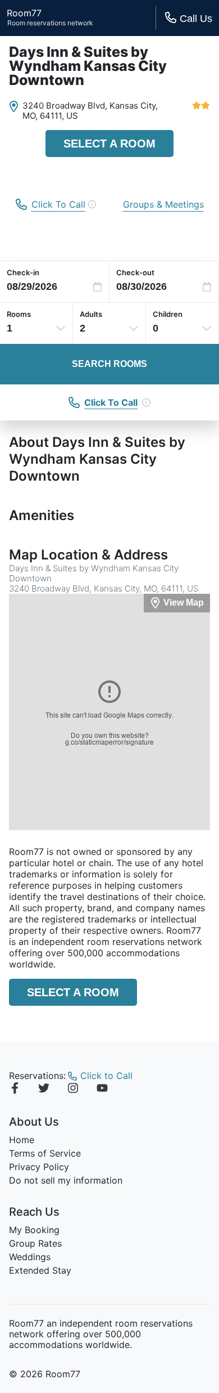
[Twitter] (43, 1089)
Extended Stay (40, 1270)
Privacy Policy (39, 1166)
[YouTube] (102, 1089)
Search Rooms (109, 364)
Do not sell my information (65, 1180)
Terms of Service (45, 1153)
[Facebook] (14, 1089)
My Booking (34, 1229)
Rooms (19, 314)
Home (21, 1139)
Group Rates (35, 1243)
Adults (91, 314)
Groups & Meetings (163, 204)
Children (167, 314)
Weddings (30, 1256)
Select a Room (109, 143)
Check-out (135, 272)
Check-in (23, 272)
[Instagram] (73, 1089)
